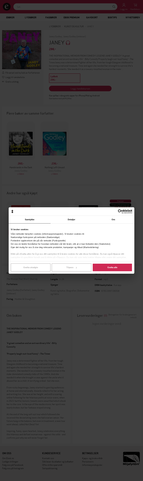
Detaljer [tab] (71, 219)
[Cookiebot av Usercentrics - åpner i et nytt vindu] (120, 211)
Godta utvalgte (30, 267)
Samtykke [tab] (29, 219)
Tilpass (69, 267)
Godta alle (112, 267)
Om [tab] (113, 219)
